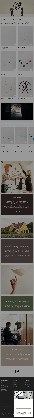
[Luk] (31, 392)
